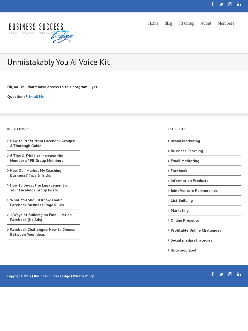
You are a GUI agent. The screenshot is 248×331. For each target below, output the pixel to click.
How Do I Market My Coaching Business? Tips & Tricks (35, 173)
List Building (182, 200)
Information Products (190, 180)
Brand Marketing (185, 140)
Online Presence (185, 220)
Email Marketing (185, 160)
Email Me (36, 96)
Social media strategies (191, 240)
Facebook (179, 170)
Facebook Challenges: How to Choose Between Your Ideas (42, 232)
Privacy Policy (83, 276)
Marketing (180, 210)
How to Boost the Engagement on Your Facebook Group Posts (40, 187)
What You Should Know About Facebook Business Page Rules (37, 202)
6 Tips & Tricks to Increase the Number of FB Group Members (36, 158)
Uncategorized (183, 250)
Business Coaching (187, 150)
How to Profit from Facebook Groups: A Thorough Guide (42, 143)
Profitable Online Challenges (196, 230)
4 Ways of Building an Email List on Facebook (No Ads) (41, 217)
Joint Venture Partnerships (194, 190)
